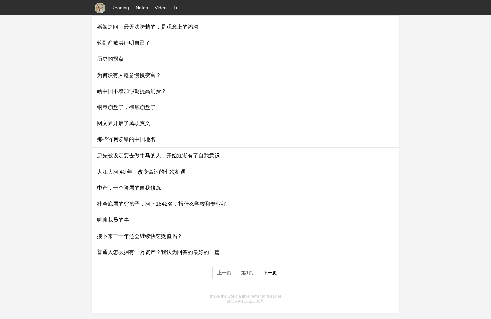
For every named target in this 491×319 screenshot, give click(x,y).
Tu (176, 7)
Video (161, 7)
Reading (120, 7)
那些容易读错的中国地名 (126, 139)
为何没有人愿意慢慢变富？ (129, 75)
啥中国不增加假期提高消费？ (131, 91)
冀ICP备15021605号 (245, 301)
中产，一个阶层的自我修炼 (129, 188)
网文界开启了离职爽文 (123, 123)
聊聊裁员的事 (113, 220)
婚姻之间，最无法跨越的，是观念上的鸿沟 (147, 27)
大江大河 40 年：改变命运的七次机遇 (141, 172)
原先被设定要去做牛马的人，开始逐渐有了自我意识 (158, 155)
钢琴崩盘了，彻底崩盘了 (126, 107)
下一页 (270, 272)
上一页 (224, 272)
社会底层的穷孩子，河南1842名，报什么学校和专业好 (161, 204)
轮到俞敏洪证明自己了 (123, 43)
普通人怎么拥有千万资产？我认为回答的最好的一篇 (158, 252)
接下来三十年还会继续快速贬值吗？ (139, 236)
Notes (142, 7)
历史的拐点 (110, 59)
